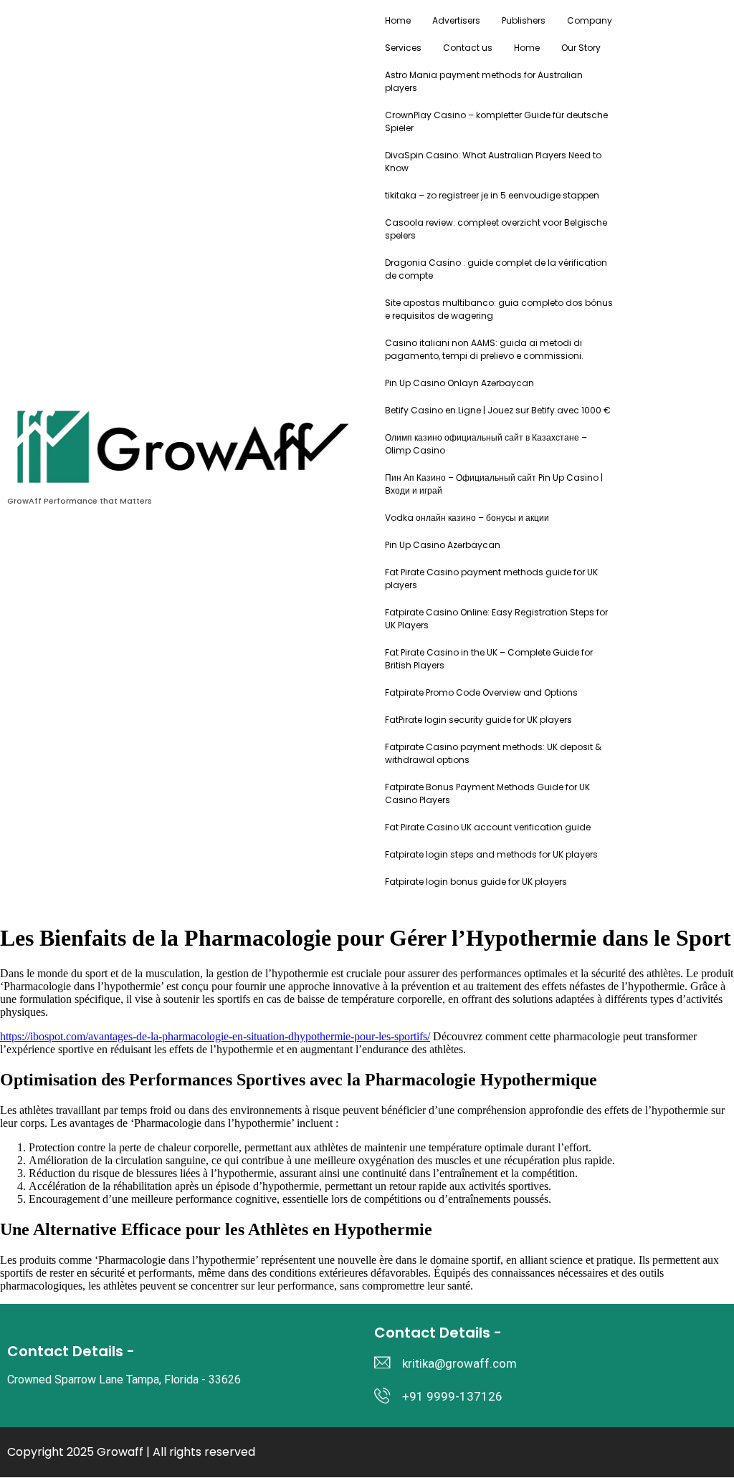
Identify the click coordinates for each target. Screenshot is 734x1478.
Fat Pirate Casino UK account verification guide (488, 827)
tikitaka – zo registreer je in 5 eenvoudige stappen (492, 195)
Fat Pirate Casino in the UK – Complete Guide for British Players (489, 658)
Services (403, 48)
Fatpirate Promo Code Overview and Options (481, 692)
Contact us (467, 48)
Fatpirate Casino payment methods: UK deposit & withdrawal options (493, 753)
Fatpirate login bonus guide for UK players (476, 881)
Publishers (523, 20)
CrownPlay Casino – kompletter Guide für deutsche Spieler (496, 121)
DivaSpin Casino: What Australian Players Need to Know (493, 161)
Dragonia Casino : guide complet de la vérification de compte (496, 269)
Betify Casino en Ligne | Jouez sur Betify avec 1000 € (498, 410)
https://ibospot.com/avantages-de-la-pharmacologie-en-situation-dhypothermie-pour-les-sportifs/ (215, 1036)
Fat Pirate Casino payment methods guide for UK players (491, 578)
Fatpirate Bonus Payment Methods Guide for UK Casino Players (487, 793)
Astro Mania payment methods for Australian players (484, 81)
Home (398, 20)
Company (589, 20)
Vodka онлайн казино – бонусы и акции (467, 518)
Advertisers (456, 20)
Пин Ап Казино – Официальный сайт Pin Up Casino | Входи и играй (494, 483)
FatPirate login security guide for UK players (478, 720)
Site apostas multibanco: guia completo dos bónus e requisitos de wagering (499, 309)
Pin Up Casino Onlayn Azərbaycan (459, 383)
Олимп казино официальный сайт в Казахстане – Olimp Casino (486, 443)
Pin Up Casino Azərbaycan (442, 545)
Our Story (581, 48)
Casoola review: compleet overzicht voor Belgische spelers (496, 228)
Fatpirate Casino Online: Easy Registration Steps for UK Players (496, 618)
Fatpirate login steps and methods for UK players (491, 854)
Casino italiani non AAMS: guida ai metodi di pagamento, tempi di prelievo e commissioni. (484, 349)
